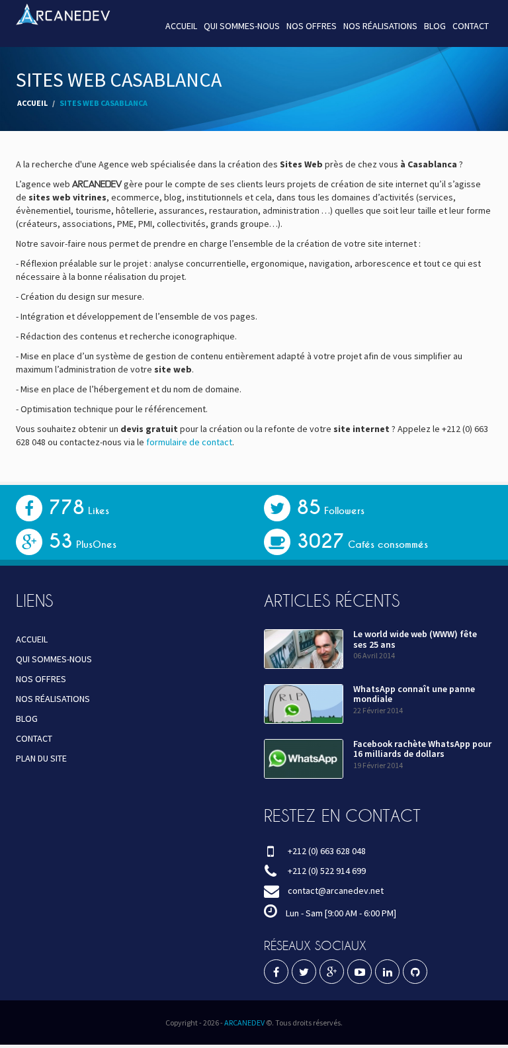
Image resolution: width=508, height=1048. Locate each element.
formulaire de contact (189, 442)
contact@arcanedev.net (336, 890)
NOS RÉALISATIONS (380, 26)
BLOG (435, 26)
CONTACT (470, 26)
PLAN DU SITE (41, 758)
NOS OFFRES (311, 26)
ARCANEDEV (244, 1022)
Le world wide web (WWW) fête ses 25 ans (415, 639)
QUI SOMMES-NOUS (242, 26)
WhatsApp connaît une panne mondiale (414, 694)
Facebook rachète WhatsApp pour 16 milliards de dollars (422, 749)
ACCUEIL (181, 26)
